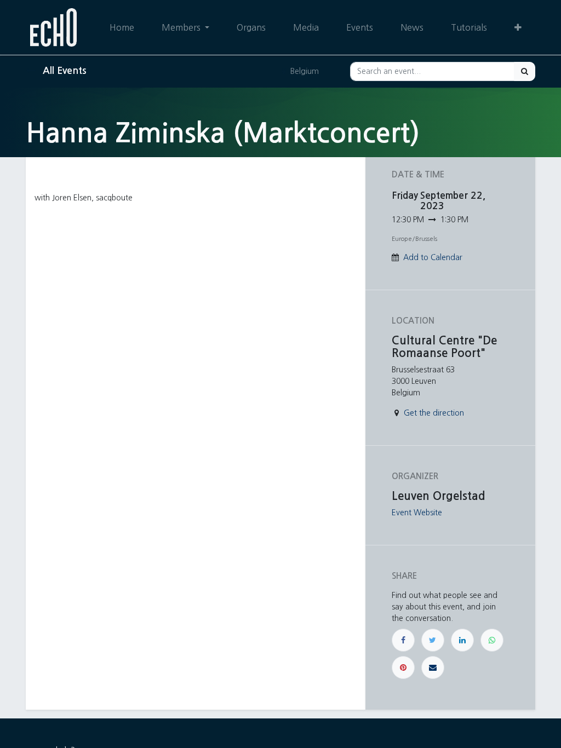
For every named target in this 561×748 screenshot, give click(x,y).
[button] (518, 27)
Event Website (417, 512)
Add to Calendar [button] (432, 257)
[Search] (524, 71)
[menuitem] (122, 27)
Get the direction (434, 413)
